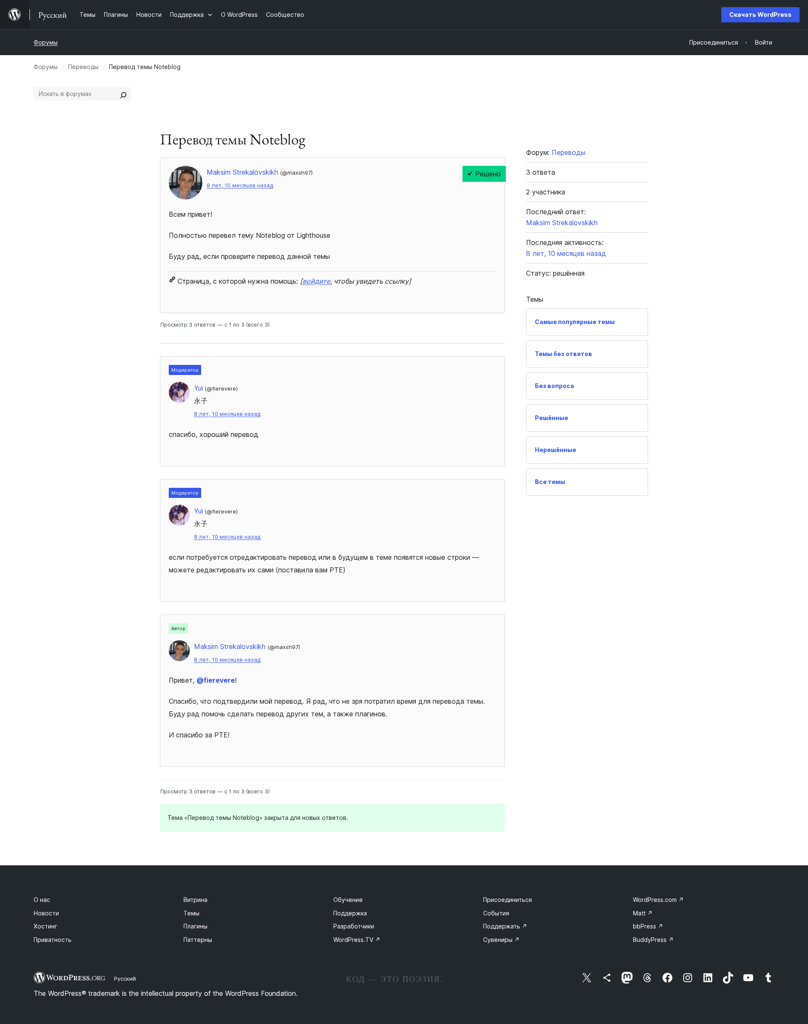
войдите (316, 281)
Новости (46, 913)
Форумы (46, 42)
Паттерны (197, 939)
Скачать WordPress (760, 14)
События (496, 913)
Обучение (348, 899)
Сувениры (501, 939)
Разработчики (353, 926)
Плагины (195, 926)
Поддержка (350, 913)
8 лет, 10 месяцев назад (240, 185)
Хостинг (45, 926)
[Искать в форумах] (123, 94)
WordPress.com (658, 899)
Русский (125, 978)
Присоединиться (507, 899)
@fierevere (216, 680)
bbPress (648, 926)
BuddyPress (653, 939)
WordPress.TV (356, 939)
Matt (643, 913)
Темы (191, 913)
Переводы (83, 66)
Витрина (195, 899)
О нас (42, 899)
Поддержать (505, 926)
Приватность (53, 939)
